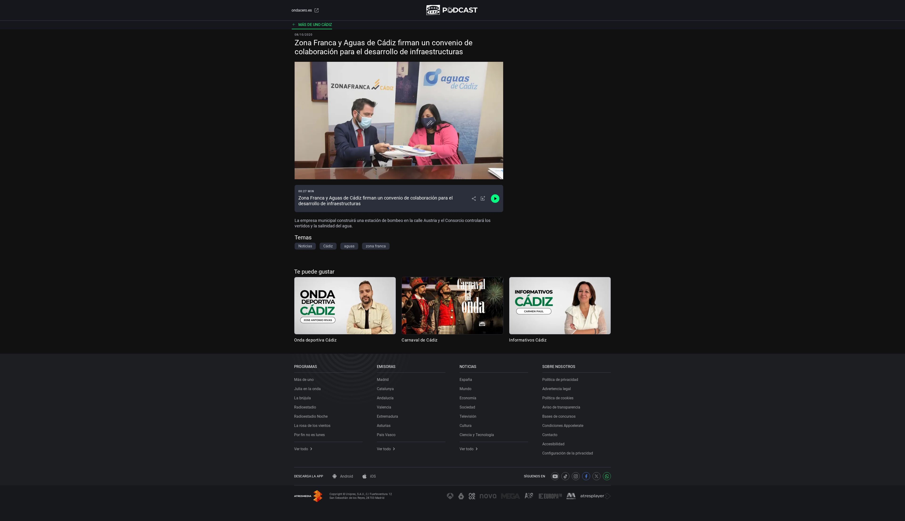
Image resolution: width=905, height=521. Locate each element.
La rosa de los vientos (312, 425)
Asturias (384, 425)
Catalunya (385, 389)
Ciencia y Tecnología (477, 435)
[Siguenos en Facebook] (586, 476)
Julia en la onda (307, 389)
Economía (468, 398)
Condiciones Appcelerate (562, 425)
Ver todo (301, 449)
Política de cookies (557, 398)
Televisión (468, 416)
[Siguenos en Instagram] (576, 476)
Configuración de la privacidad (567, 453)
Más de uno (304, 379)
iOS (372, 476)
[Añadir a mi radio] (483, 198)
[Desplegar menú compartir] (474, 198)
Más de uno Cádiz (315, 24)
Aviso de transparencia (561, 407)
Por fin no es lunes (309, 435)
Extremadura (387, 416)
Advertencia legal (556, 389)
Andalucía (385, 398)
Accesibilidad (553, 444)
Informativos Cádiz (528, 340)
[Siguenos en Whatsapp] (607, 476)
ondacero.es (302, 10)
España (466, 379)
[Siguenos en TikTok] (565, 476)
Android (346, 476)
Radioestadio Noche (311, 416)
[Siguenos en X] (596, 476)
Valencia (384, 407)
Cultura (466, 425)
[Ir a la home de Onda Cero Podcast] (452, 10)
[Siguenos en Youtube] (555, 476)
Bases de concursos (559, 416)
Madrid (383, 379)
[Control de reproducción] (495, 198)
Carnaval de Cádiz (420, 340)
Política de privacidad (560, 379)
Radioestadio (305, 407)
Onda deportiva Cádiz (315, 340)
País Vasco (386, 435)
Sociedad (467, 407)
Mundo (465, 389)
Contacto (549, 435)
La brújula (302, 398)
